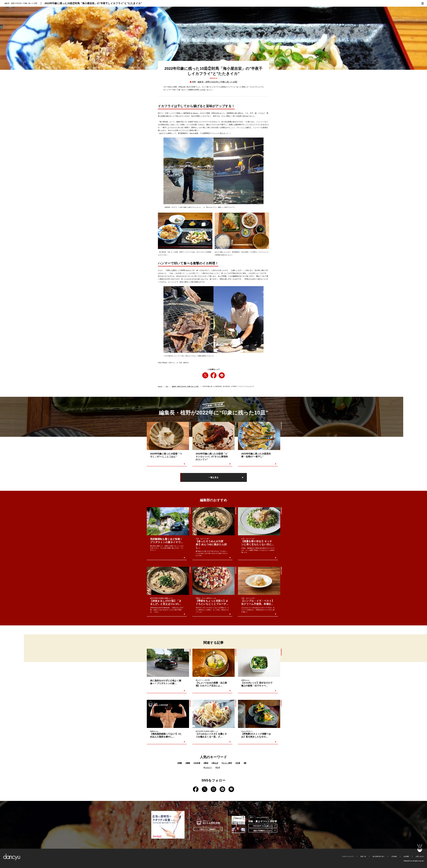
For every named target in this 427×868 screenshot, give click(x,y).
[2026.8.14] (213, 663)
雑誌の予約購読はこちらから (263, 830)
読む (167, 386)
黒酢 (187, 763)
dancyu (160, 386)
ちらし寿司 (227, 763)
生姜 (237, 763)
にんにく (207, 767)
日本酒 (196, 763)
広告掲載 (394, 856)
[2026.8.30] (213, 581)
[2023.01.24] (213, 436)
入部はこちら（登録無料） (208, 829)
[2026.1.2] (168, 581)
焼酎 (179, 763)
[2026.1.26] (213, 714)
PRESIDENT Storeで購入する (263, 826)
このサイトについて (348, 856)
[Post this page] (205, 375)
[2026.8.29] (259, 521)
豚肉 (205, 763)
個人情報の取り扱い (379, 856)
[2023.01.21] (259, 436)
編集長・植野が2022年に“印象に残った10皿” (218, 82)
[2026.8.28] (213, 521)
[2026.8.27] (259, 714)
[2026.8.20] (168, 714)
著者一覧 (363, 856)
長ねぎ (215, 763)
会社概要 (406, 856)
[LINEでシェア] (222, 375)
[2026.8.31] (259, 663)
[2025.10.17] (259, 581)
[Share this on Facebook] (213, 375)
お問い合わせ (420, 856)
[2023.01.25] (168, 436)
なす (217, 767)
